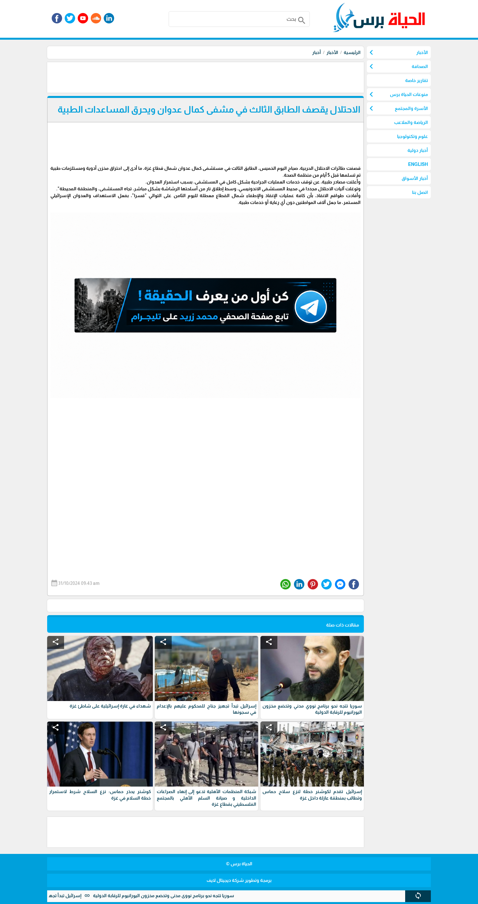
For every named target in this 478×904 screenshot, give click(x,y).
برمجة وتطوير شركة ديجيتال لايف (239, 880)
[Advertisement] (245, 76)
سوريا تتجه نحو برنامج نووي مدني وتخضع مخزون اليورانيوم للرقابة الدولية (194, 895)
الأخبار (332, 52)
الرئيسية (352, 52)
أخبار (316, 52)
